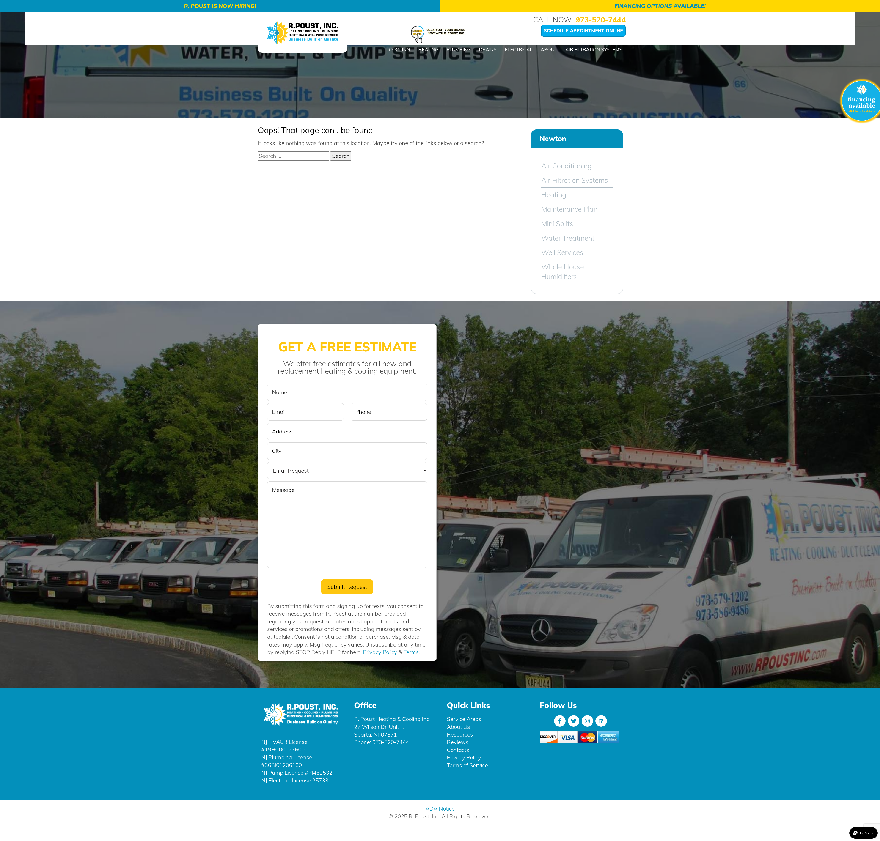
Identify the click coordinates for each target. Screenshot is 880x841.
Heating (428, 49)
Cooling (399, 49)
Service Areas (464, 718)
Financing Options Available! (660, 6)
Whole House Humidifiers (562, 272)
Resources (460, 734)
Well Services (562, 252)
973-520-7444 (601, 19)
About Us (458, 726)
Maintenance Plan (569, 209)
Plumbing (459, 49)
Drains (488, 49)
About (549, 49)
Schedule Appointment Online (583, 30)
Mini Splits (557, 223)
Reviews (457, 742)
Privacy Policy (380, 652)
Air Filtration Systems (593, 49)
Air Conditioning (566, 166)
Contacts (458, 749)
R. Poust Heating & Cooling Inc (391, 718)
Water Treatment (567, 238)
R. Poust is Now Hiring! (220, 6)
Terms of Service (467, 765)
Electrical (518, 49)
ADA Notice (440, 808)
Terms (411, 652)
